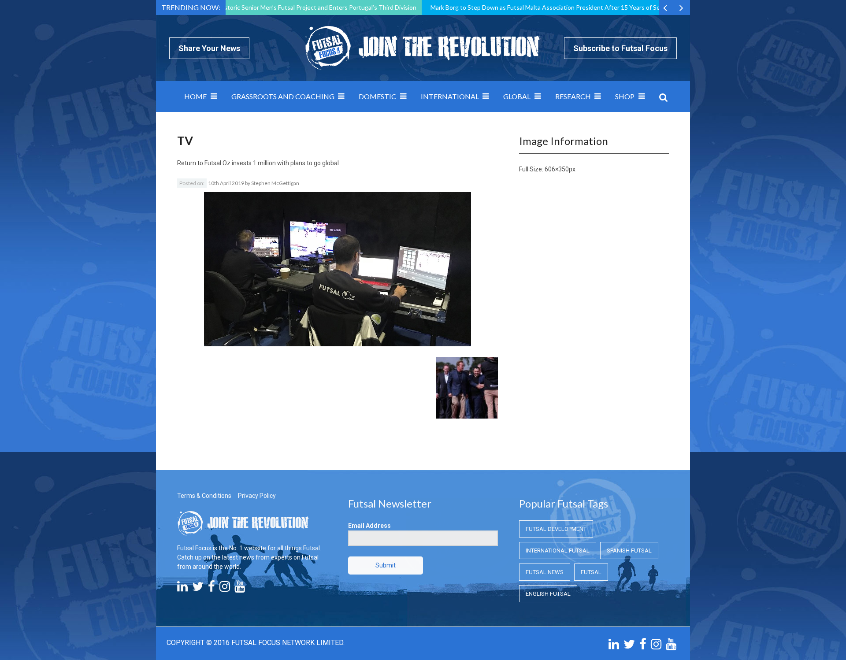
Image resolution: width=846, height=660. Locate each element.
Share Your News (209, 48)
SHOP (624, 96)
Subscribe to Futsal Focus (620, 48)
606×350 (557, 169)
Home (195, 96)
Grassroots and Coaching (282, 96)
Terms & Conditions (204, 495)
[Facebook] (211, 588)
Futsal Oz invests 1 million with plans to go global (271, 163)
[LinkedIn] (182, 588)
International (450, 96)
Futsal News (545, 572)
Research (573, 96)
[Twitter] (198, 588)
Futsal (591, 572)
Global (517, 96)
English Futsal (548, 593)
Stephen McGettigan (275, 183)
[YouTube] (239, 588)
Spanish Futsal (629, 550)
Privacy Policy (257, 495)
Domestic (377, 96)
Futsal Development (556, 529)
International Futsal (558, 550)
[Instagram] (224, 588)
